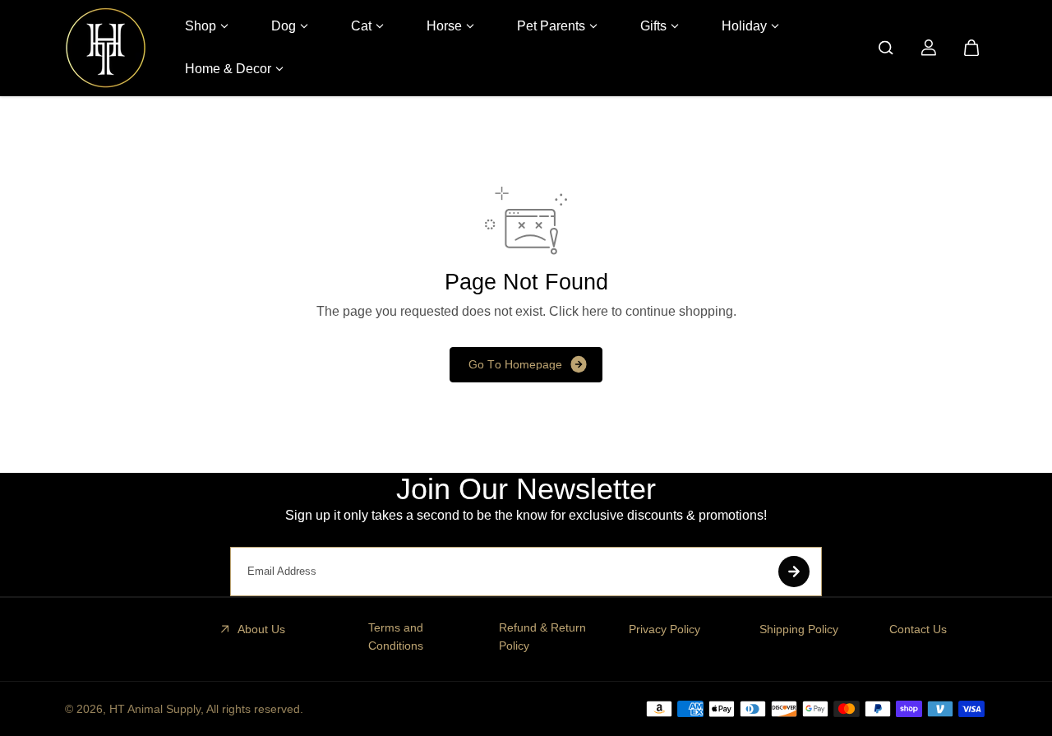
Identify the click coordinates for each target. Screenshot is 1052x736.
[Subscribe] (794, 571)
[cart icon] (971, 47)
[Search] (886, 47)
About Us (261, 629)
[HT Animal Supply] (106, 47)
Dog (283, 26)
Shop (200, 26)
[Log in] (928, 47)
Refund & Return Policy (542, 636)
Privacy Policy (664, 629)
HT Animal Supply (155, 708)
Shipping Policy (798, 629)
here (595, 311)
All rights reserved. (254, 708)
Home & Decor (228, 69)
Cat (361, 26)
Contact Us (918, 629)
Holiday (744, 26)
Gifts (653, 26)
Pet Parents (551, 26)
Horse (444, 26)
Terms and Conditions (395, 636)
